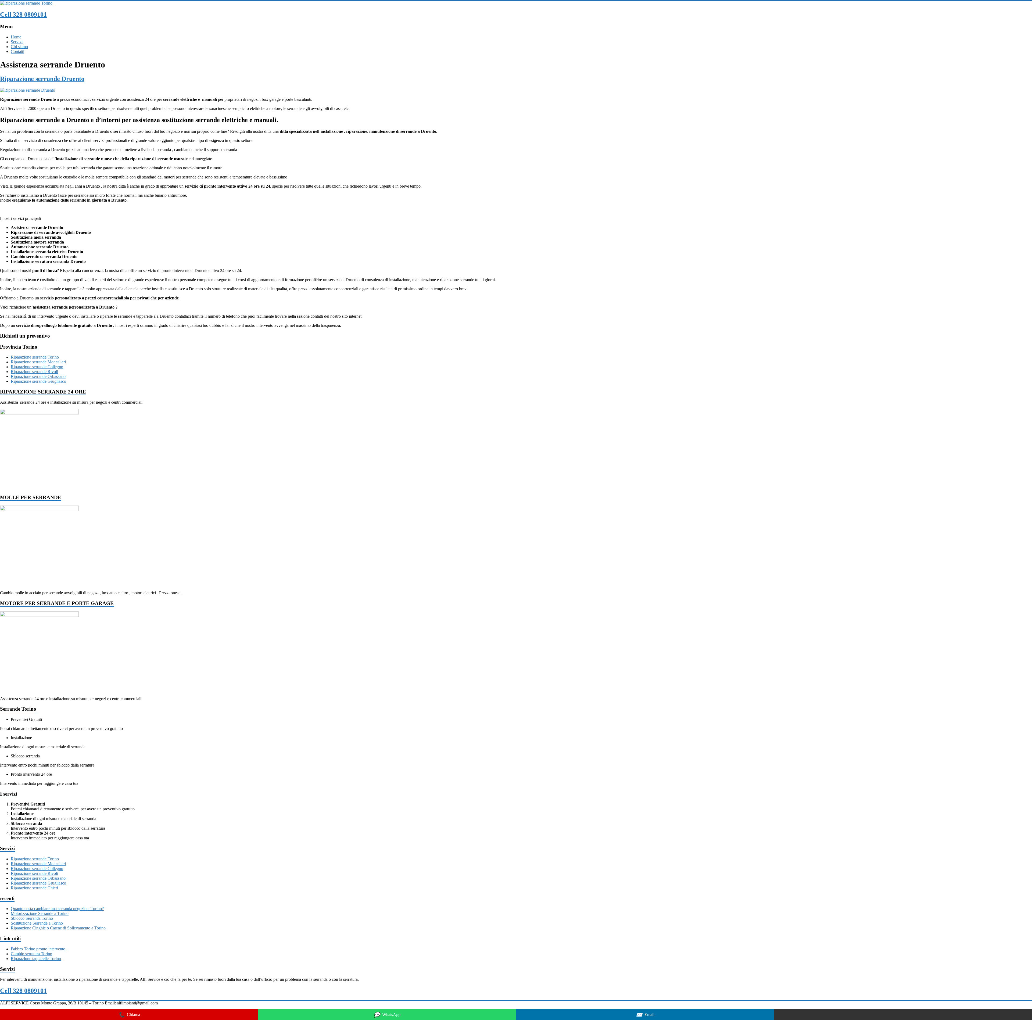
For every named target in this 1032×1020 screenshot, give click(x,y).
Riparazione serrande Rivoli (34, 371)
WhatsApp (387, 1015)
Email (645, 1015)
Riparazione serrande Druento (42, 78)
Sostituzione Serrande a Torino (37, 923)
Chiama (129, 1015)
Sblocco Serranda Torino (32, 918)
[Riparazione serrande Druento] (27, 90)
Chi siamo (19, 46)
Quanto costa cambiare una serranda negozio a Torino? (57, 908)
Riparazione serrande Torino (35, 357)
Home (16, 37)
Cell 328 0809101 (23, 14)
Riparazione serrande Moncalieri (38, 362)
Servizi (17, 42)
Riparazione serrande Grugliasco (38, 381)
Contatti (17, 51)
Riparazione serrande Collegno (37, 366)
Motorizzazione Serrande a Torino (40, 913)
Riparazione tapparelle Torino (36, 958)
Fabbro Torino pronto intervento (38, 949)
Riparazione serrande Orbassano (38, 376)
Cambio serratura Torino (31, 953)
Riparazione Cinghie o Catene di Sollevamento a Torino (58, 928)
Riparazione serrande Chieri (34, 888)
